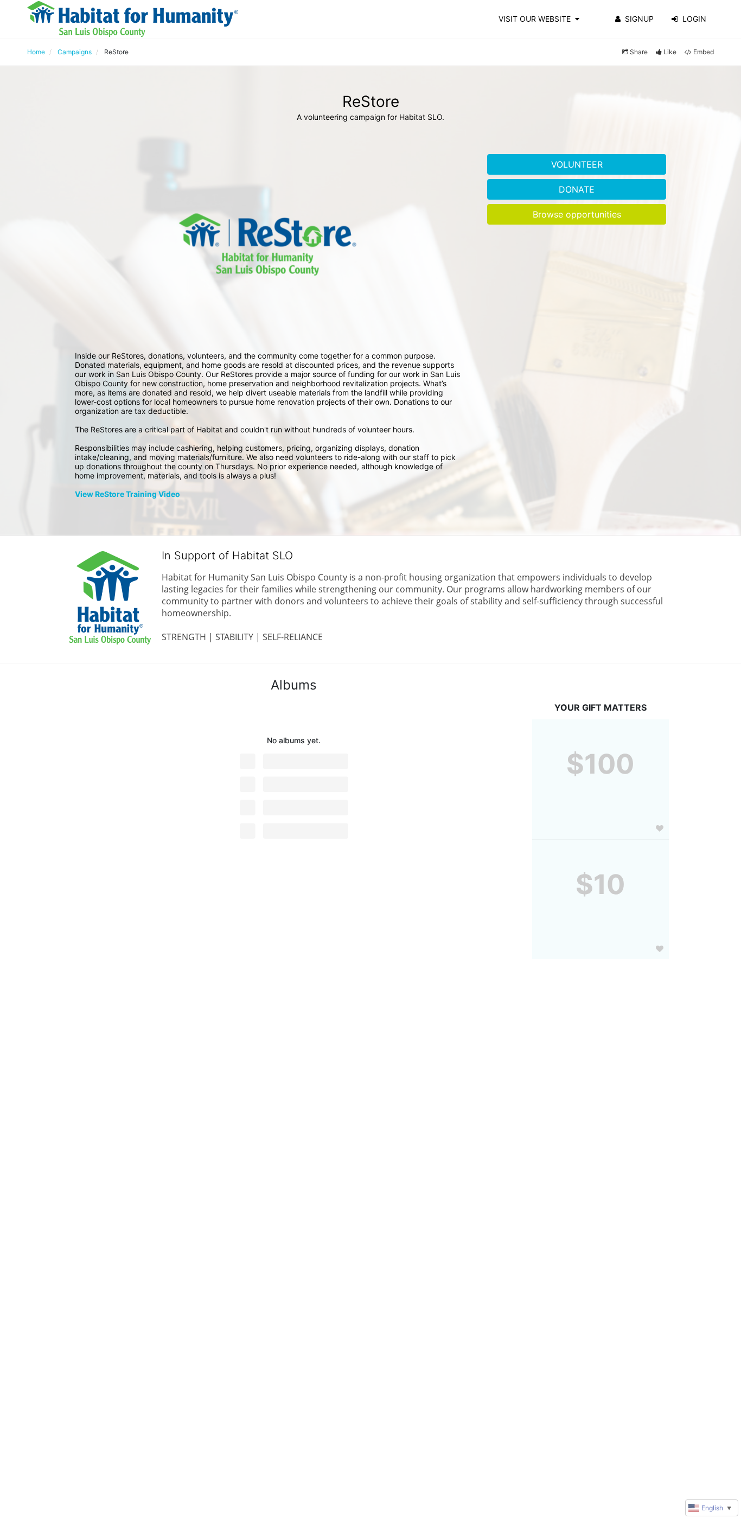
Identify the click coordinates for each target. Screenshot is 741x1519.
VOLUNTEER (577, 164)
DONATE (577, 189)
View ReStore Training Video (127, 494)
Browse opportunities (577, 214)
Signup (639, 18)
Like (669, 52)
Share (639, 52)
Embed (703, 52)
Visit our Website (535, 18)
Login (694, 18)
